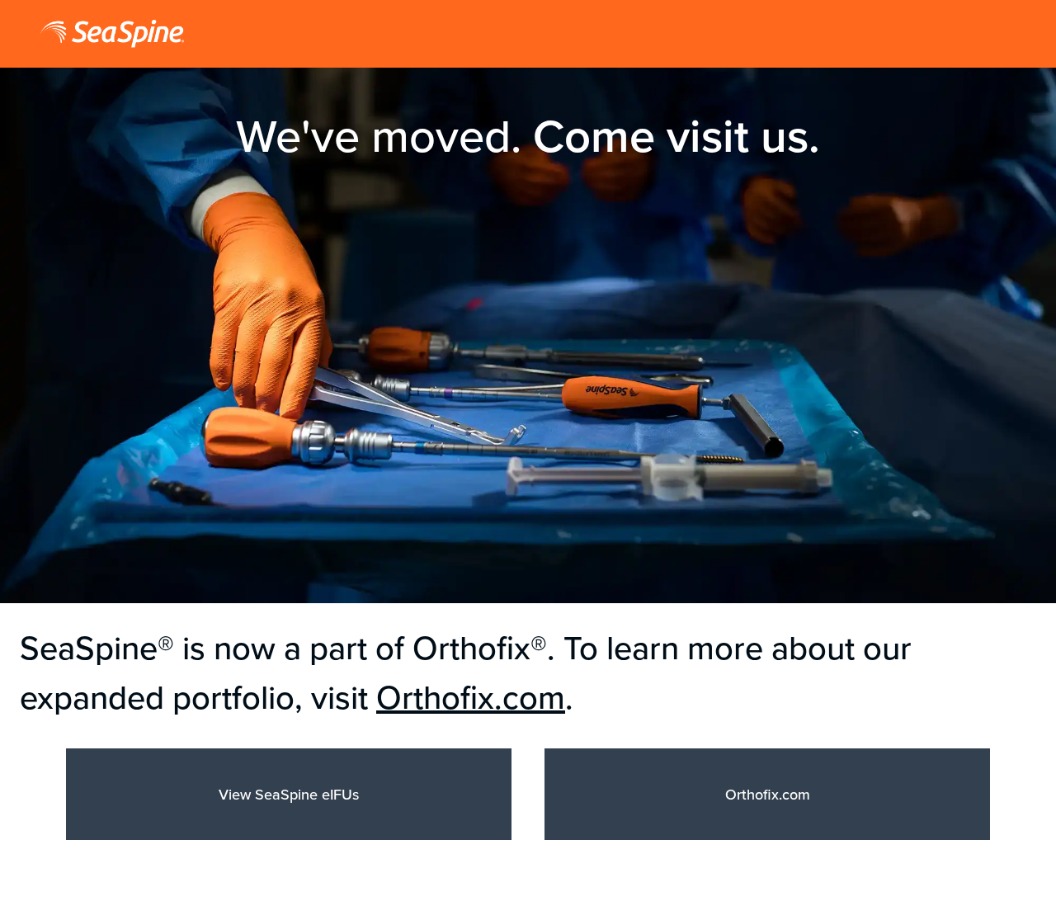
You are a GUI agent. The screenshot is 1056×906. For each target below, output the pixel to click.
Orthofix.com (470, 696)
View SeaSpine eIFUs (289, 794)
